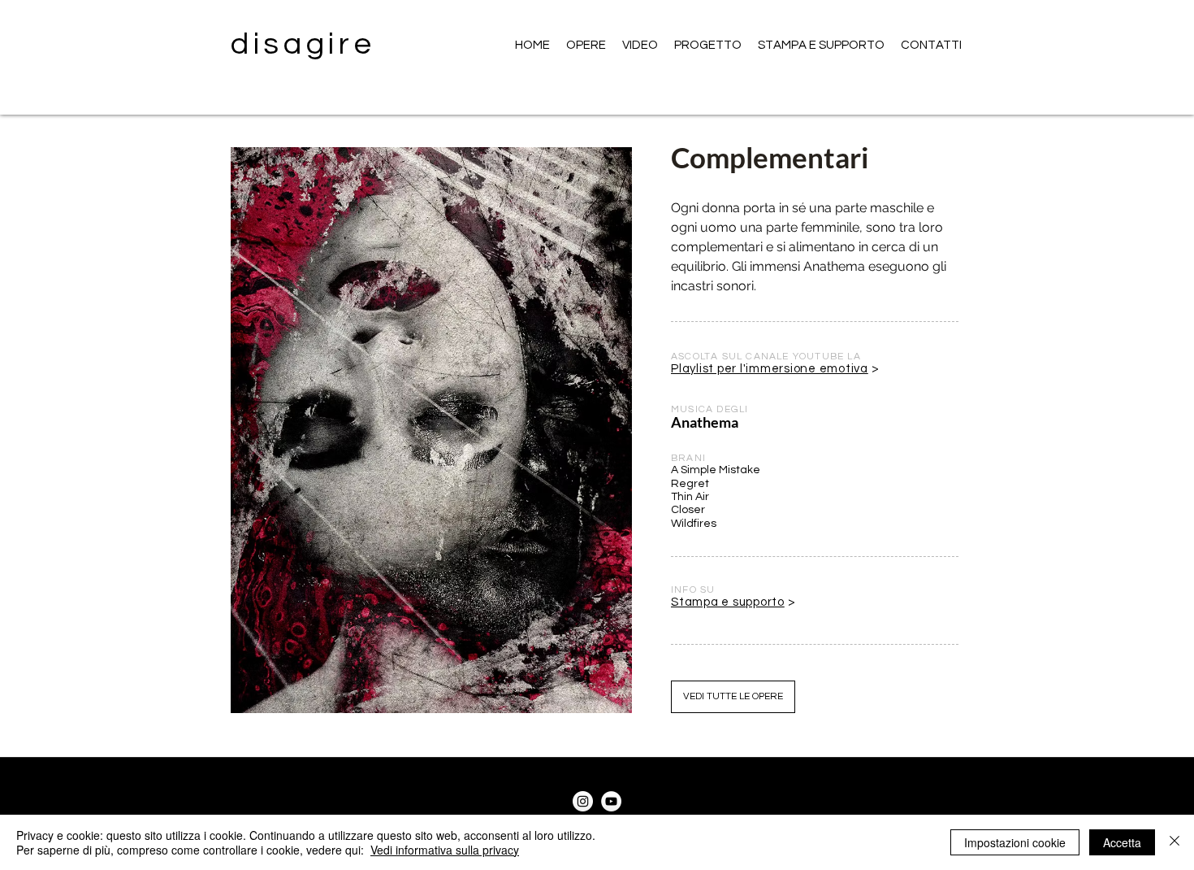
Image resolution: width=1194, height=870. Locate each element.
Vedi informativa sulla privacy (444, 850)
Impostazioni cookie (1015, 842)
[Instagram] (583, 801)
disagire (303, 44)
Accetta (1122, 842)
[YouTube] (611, 801)
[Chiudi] (1174, 842)
